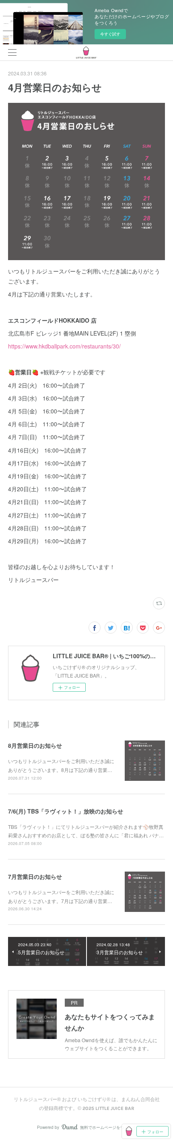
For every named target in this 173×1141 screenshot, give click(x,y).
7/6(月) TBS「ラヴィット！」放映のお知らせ (65, 811)
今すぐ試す (110, 34)
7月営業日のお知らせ (35, 876)
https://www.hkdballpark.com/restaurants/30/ (64, 346)
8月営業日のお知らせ (35, 745)
